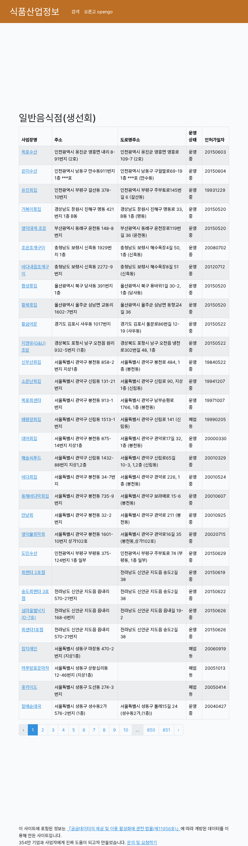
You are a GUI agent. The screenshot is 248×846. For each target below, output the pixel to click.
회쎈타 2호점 (33, 572)
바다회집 (29, 476)
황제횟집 (29, 304)
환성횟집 (29, 285)
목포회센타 (31, 400)
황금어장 (29, 324)
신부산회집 (31, 362)
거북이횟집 (31, 209)
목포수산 (29, 151)
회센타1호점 (32, 629)
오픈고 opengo (98, 11)
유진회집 (29, 190)
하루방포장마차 (35, 668)
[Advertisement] (124, 65)
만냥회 (27, 515)
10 (125, 729)
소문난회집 (31, 381)
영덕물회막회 (33, 534)
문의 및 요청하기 (142, 842)
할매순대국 (31, 706)
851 (166, 729)
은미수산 (29, 171)
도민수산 (29, 553)
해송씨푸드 (31, 457)
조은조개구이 (33, 247)
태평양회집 (31, 419)
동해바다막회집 (35, 496)
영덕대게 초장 (33, 228)
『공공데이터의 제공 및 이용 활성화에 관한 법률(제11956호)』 (124, 828)
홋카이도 (29, 687)
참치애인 (29, 648)
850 (151, 729)
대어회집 (29, 438)
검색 (75, 11)
